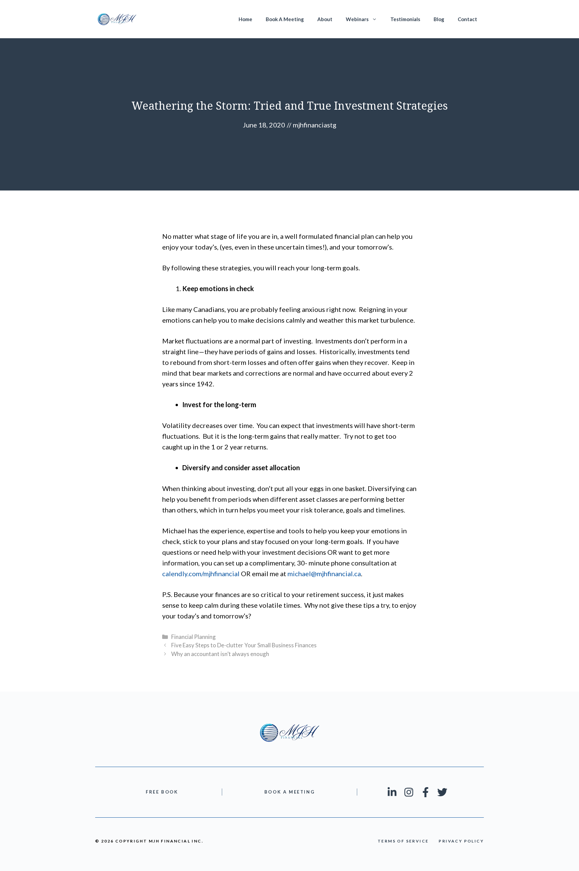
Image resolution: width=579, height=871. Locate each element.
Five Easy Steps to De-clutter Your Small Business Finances (244, 645)
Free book (162, 792)
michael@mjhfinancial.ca (324, 573)
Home (245, 19)
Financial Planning (193, 636)
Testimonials (405, 19)
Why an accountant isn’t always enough (220, 653)
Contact (467, 19)
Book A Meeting (285, 19)
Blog (439, 19)
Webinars (357, 19)
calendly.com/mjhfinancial (201, 573)
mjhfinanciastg (314, 125)
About (324, 19)
